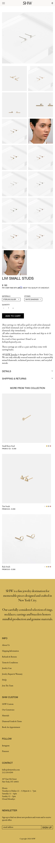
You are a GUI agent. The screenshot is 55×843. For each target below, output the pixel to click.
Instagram (5, 745)
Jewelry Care (7, 668)
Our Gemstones (8, 709)
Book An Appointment (11, 727)
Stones (27, 296)
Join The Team (7, 685)
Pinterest (5, 751)
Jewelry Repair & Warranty (12, 674)
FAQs (4, 680)
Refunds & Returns (9, 656)
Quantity (6, 305)
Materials (6, 296)
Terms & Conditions (10, 662)
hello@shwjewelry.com (11, 769)
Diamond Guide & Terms (12, 721)
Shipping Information (10, 651)
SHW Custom (7, 704)
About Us (6, 645)
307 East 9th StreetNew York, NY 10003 (10, 780)
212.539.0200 (7, 772)
